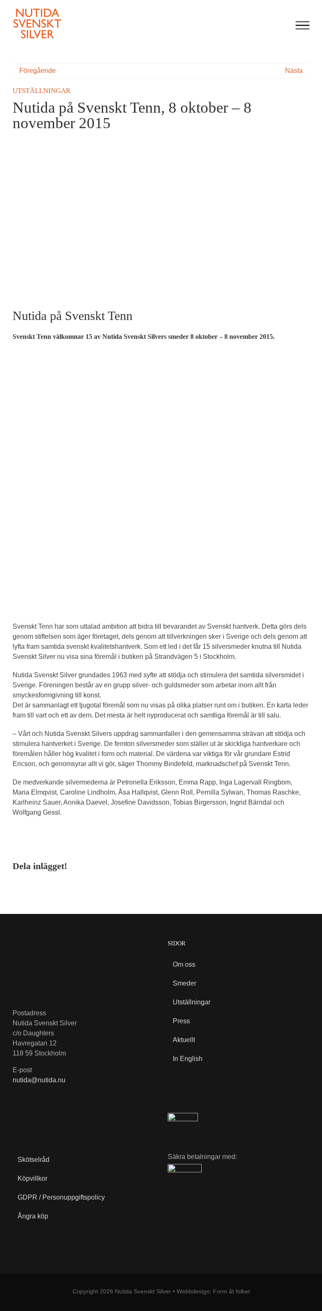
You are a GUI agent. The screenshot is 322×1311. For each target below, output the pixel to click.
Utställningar (191, 1002)
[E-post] (302, 865)
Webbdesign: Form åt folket (213, 1291)
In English (188, 1058)
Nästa (294, 70)
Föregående (37, 70)
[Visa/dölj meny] (302, 25)
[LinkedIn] (276, 865)
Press (181, 1021)
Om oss (184, 964)
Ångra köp (33, 1216)
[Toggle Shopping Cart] (264, 25)
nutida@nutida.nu (39, 1080)
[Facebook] (262, 865)
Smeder (184, 983)
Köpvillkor (32, 1178)
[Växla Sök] (282, 24)
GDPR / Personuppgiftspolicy (61, 1197)
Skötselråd (33, 1159)
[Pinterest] (289, 865)
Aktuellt (184, 1039)
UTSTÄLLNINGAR (41, 91)
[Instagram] (36, 1120)
